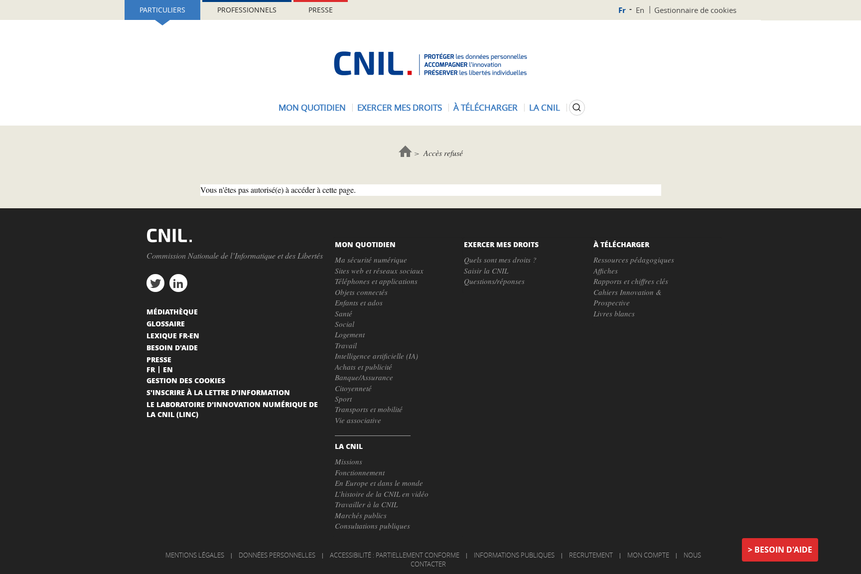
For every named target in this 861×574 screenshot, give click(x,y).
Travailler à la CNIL (366, 504)
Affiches (605, 271)
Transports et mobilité (369, 409)
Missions (348, 461)
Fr (622, 10)
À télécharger (485, 107)
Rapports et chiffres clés (630, 281)
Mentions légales (194, 555)
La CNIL (544, 107)
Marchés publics (361, 515)
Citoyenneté (353, 388)
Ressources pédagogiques (633, 260)
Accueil (405, 151)
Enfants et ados (359, 302)
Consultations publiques (372, 526)
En (640, 10)
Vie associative (358, 420)
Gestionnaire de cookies (695, 10)
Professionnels (247, 9)
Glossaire (165, 323)
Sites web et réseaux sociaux (379, 271)
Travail (346, 345)
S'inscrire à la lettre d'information (218, 392)
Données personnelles (277, 555)
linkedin (178, 283)
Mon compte (648, 555)
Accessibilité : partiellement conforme (394, 555)
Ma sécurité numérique (371, 260)
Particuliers (162, 9)
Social (344, 324)
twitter (155, 283)
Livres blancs (614, 313)
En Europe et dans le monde (379, 483)
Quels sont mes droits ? (500, 260)
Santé (343, 313)
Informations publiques (514, 555)
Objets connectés (361, 292)
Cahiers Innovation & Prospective (627, 297)
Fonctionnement (360, 472)
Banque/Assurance (364, 377)
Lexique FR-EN (172, 335)
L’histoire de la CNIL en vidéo (382, 494)
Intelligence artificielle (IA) (376, 356)
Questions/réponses (494, 281)
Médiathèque (172, 311)
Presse (320, 9)
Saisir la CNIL (486, 271)
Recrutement (591, 555)
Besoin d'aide (783, 549)
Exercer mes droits (399, 107)
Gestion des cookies (185, 380)
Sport (343, 399)
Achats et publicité (363, 367)
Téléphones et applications (376, 281)
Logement (350, 334)
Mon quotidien (312, 107)
